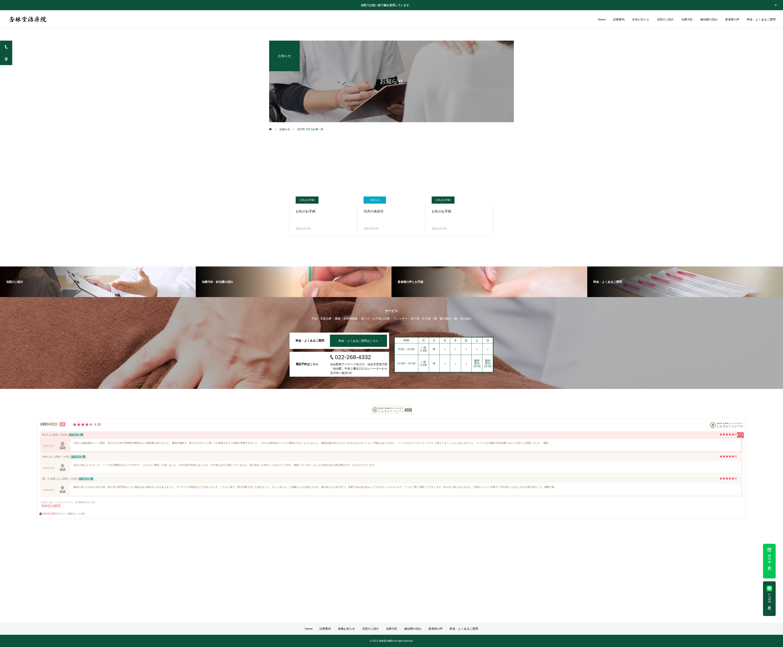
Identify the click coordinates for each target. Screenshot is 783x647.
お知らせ (375, 200)
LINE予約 (769, 599)
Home (602, 19)
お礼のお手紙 (307, 200)
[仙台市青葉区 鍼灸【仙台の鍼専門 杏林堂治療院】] (28, 19)
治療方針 (687, 19)
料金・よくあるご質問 (761, 19)
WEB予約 (769, 559)
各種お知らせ (640, 19)
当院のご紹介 (665, 19)
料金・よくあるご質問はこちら (358, 340)
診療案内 (619, 19)
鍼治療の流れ (709, 19)
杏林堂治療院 (49, 513)
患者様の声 (732, 19)
